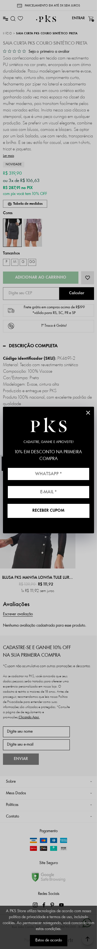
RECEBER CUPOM (48, 511)
